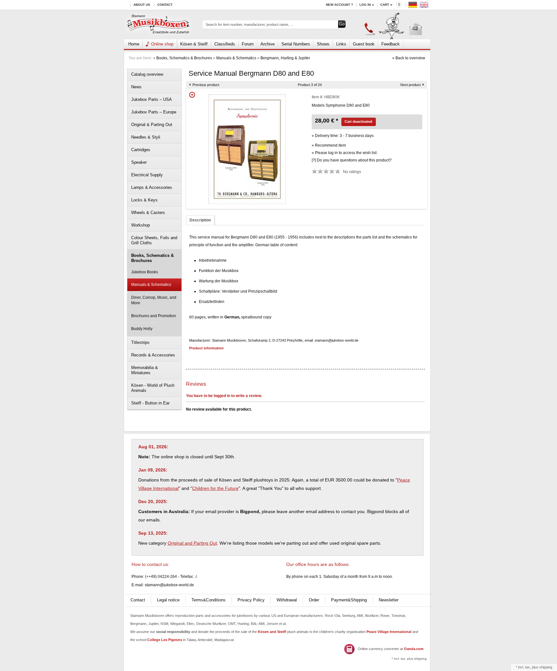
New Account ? (339, 4)
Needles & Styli (145, 137)
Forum (248, 44)
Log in (365, 4)
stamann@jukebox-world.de (169, 585)
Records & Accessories (153, 355)
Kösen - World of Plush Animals (152, 388)
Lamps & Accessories (151, 187)
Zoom (192, 95)
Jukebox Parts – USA (151, 99)
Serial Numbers (295, 44)
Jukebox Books (144, 272)
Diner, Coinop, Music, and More (153, 300)
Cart (384, 4)
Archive (267, 44)
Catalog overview (147, 74)
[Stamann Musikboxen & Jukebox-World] (158, 25)
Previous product (205, 85)
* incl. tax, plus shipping (409, 658)
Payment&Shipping (349, 600)
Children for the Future (215, 488)
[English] (425, 6)
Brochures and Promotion (153, 316)
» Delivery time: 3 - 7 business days (343, 135)
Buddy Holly (141, 328)
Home (133, 44)
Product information (206, 348)
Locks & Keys (144, 200)
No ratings (352, 172)
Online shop (162, 44)
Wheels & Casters (148, 212)
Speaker (139, 162)
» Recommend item (329, 145)
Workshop (140, 225)
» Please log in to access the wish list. (344, 153)
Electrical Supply (147, 174)
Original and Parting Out (192, 543)
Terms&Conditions (208, 600)
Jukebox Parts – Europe (153, 112)
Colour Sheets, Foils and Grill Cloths (154, 240)
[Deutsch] (413, 6)
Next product (410, 85)
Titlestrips (140, 342)
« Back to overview (408, 58)
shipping (545, 667)
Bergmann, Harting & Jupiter (285, 58)
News (136, 86)
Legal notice (168, 600)
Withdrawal (287, 600)
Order (314, 600)
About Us (141, 4)
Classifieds (224, 44)
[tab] (200, 220)
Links (341, 44)
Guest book (364, 44)
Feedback (390, 44)
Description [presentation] (200, 220)
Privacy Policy (251, 600)
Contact (164, 4)
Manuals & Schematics (236, 58)
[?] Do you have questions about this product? (352, 160)
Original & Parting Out (151, 124)
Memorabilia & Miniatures (144, 370)
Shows (323, 44)
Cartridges (140, 149)
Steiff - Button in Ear (150, 403)
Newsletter (388, 600)
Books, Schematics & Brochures (184, 58)
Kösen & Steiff (194, 44)
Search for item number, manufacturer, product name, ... (249, 24)
